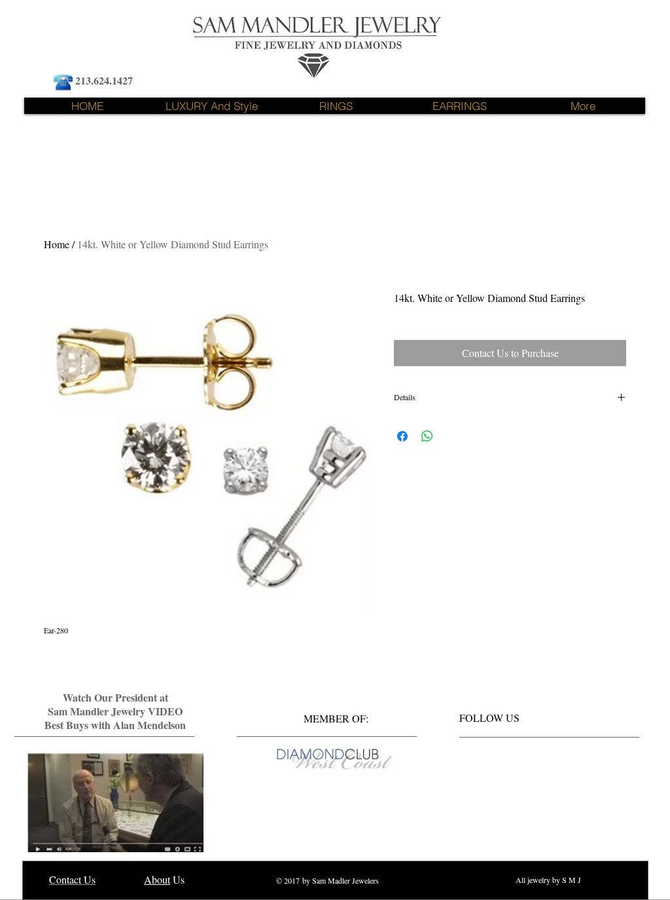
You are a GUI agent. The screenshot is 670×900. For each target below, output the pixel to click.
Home (56, 244)
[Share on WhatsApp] (427, 436)
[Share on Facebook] (402, 436)
